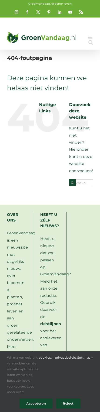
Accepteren (36, 403)
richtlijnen (50, 324)
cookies (45, 357)
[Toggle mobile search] (90, 42)
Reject (68, 403)
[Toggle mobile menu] (90, 37)
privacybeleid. (66, 357)
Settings (84, 357)
